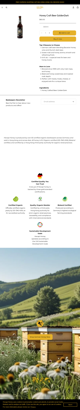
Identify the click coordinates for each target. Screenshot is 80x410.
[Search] (6, 7)
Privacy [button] (33, 407)
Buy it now (58, 39)
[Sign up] (73, 102)
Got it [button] (70, 404)
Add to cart (65, 33)
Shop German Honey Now (40, 337)
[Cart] (78, 7)
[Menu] (2, 7)
